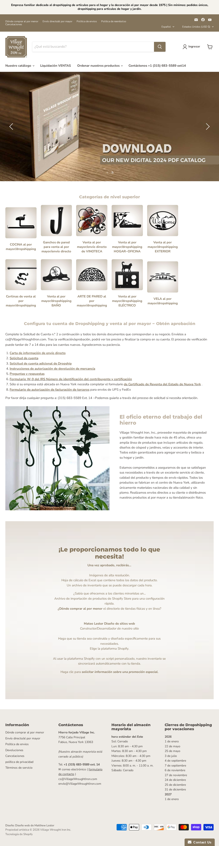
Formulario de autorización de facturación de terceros (49, 389)
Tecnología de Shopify (19, 834)
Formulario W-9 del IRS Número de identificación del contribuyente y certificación (71, 379)
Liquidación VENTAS (55, 65)
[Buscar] (160, 47)
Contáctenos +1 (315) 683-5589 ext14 (157, 65)
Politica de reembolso (113, 21)
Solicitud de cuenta (24, 358)
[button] (11, 126)
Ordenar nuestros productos (98, 65)
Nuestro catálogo (18, 65)
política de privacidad (19, 762)
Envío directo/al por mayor (57, 21)
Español (166, 26)
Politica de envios (87, 21)
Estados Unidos (196, 26)
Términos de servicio (19, 768)
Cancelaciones (13, 24)
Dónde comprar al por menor (21, 21)
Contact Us (201, 842)
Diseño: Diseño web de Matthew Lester (29, 825)
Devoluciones (14, 750)
